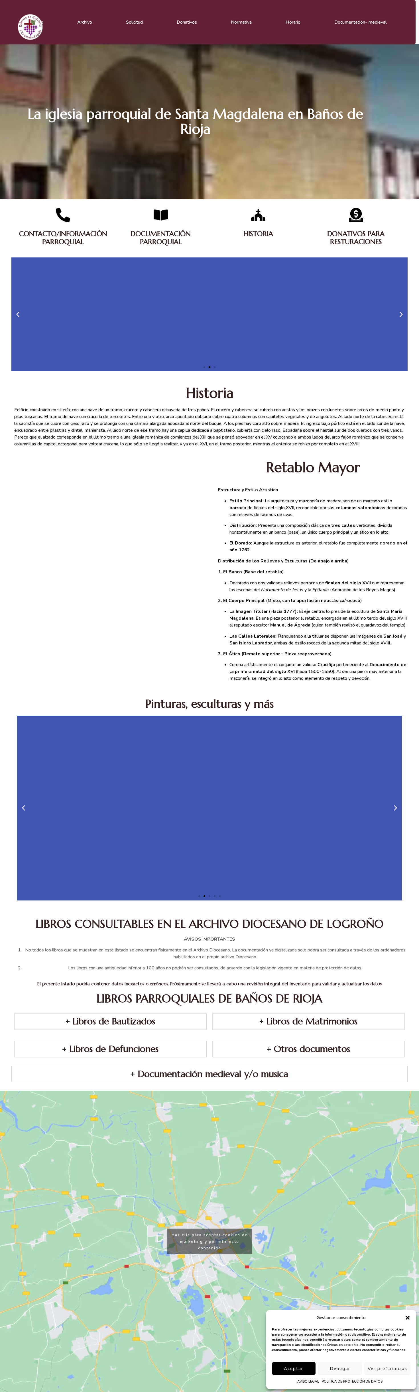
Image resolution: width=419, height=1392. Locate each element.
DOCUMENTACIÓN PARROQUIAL (161, 238)
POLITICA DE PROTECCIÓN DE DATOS (352, 1381)
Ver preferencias (387, 1368)
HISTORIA (258, 234)
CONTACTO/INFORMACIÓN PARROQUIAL (63, 238)
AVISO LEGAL (308, 1381)
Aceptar (293, 1368)
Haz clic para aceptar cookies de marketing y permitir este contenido (210, 1241)
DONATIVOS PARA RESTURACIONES (356, 238)
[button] (407, 1318)
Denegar (340, 1368)
